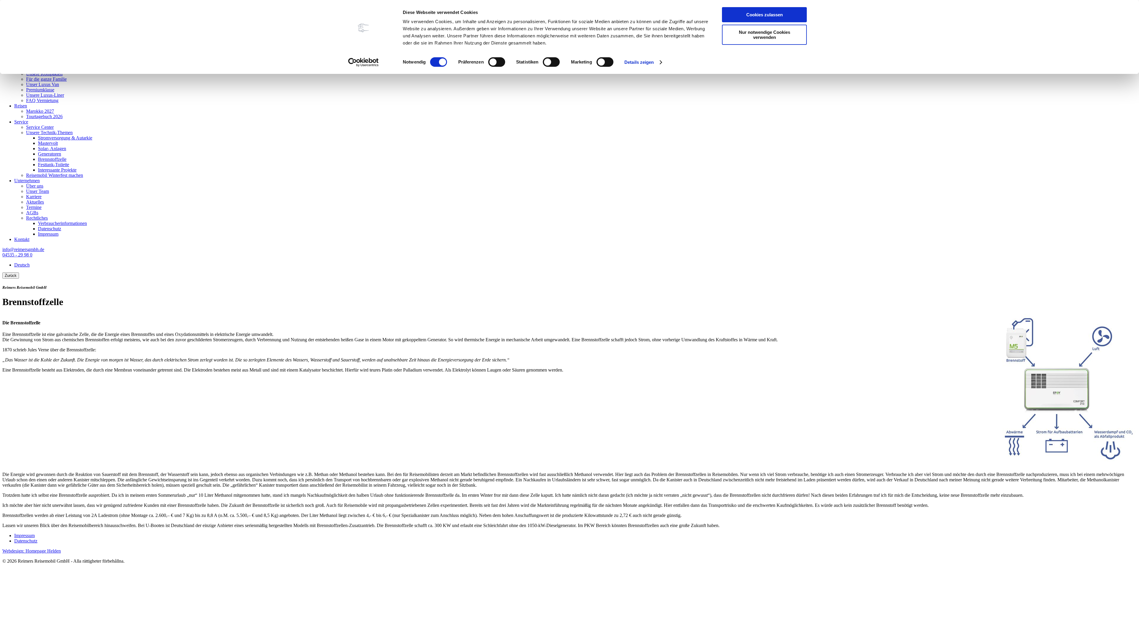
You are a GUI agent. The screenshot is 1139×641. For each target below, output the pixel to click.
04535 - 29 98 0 (17, 254)
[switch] (496, 62)
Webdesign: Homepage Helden (31, 550)
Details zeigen (639, 62)
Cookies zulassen (764, 14)
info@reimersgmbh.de (23, 249)
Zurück (11, 275)
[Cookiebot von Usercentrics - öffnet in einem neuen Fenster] (363, 62)
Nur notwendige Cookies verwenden (764, 35)
